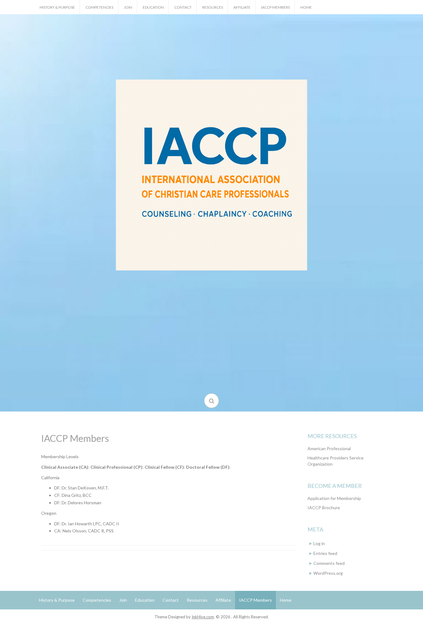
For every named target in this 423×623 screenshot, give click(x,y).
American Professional (329, 448)
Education (153, 7)
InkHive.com (203, 616)
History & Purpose (57, 7)
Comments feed (329, 563)
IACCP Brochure (323, 507)
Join (128, 7)
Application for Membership (334, 498)
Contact (183, 7)
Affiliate (242, 7)
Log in (319, 543)
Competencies (99, 7)
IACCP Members (275, 7)
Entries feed (325, 553)
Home (306, 7)
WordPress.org (328, 573)
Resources (212, 7)
